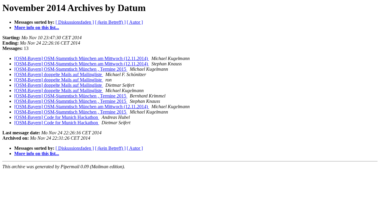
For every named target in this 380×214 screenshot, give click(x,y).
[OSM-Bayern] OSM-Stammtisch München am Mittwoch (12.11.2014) (81, 58)
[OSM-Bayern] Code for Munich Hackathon (56, 117)
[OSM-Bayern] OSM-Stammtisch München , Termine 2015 (70, 69)
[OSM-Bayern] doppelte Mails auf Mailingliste (58, 74)
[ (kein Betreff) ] (110, 22)
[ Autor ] (135, 22)
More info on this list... (36, 27)
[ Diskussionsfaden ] (75, 22)
